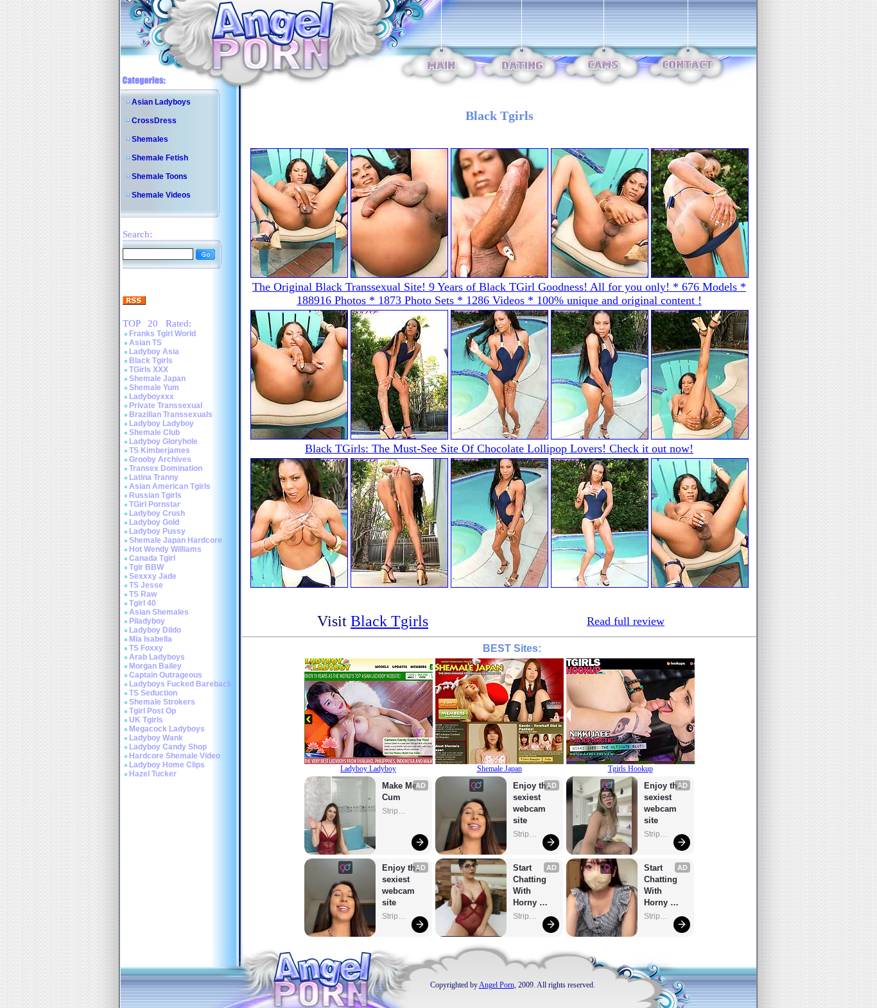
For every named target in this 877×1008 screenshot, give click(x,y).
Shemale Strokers (162, 701)
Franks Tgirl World (162, 333)
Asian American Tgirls (170, 486)
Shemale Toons (159, 176)
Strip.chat (395, 811)
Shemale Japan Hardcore (175, 540)
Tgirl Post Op (152, 710)
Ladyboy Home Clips (167, 764)
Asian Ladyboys (161, 102)
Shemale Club (154, 432)
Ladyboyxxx (151, 396)
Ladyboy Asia (154, 351)
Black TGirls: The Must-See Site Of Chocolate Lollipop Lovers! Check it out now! (499, 448)
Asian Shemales (159, 612)
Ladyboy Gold (154, 522)
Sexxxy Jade (153, 576)
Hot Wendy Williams (165, 549)
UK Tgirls (146, 719)
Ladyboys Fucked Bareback (180, 683)
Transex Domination (165, 468)
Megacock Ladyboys (167, 728)
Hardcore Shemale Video (174, 755)
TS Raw (143, 594)
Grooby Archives (160, 459)
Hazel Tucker (153, 773)
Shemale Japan (157, 378)
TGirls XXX (148, 369)
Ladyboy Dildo (155, 630)
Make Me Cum (400, 791)
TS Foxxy (146, 648)
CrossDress (154, 120)
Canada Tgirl (152, 558)
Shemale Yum (154, 387)
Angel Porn (496, 984)
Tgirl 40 (142, 603)
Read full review (625, 621)
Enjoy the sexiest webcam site (401, 885)
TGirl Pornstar (154, 504)
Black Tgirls (151, 360)
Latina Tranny (153, 477)
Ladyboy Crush (157, 513)
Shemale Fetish (160, 157)
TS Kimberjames (159, 450)
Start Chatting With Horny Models (531, 886)
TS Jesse (146, 585)
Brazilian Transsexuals (171, 414)
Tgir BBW (146, 567)
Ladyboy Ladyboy (161, 423)
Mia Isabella (150, 639)
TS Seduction (153, 692)
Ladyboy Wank (156, 737)
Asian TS (145, 342)
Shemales (150, 139)
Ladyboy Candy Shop (168, 746)
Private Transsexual (165, 405)
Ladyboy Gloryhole (163, 441)
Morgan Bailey (155, 666)
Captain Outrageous (165, 675)
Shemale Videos (161, 195)
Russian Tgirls (155, 495)
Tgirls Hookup (630, 768)
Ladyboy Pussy (157, 531)
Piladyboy (147, 621)
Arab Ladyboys (157, 657)
